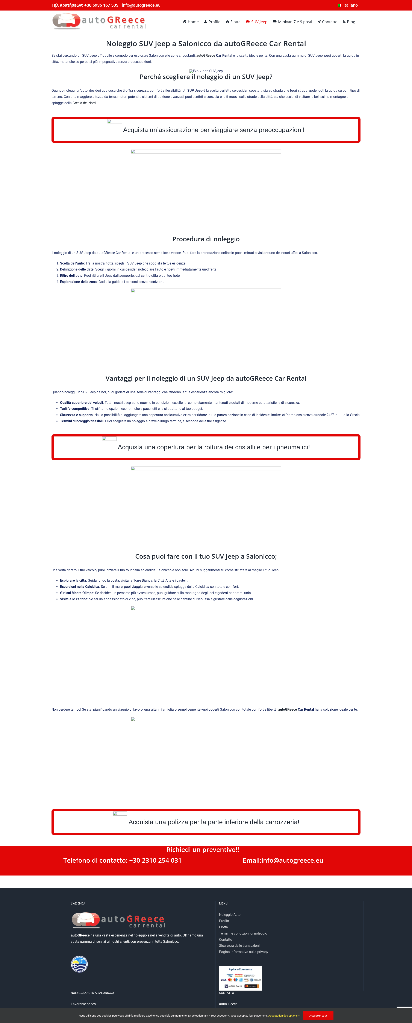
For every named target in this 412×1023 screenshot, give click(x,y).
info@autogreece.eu (141, 5)
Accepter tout (318, 1015)
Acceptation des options (283, 1015)
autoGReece (245, 43)
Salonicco (260, 556)
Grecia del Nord (84, 103)
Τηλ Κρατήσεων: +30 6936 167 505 (85, 5)
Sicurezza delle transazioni (239, 946)
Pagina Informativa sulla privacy (243, 952)
